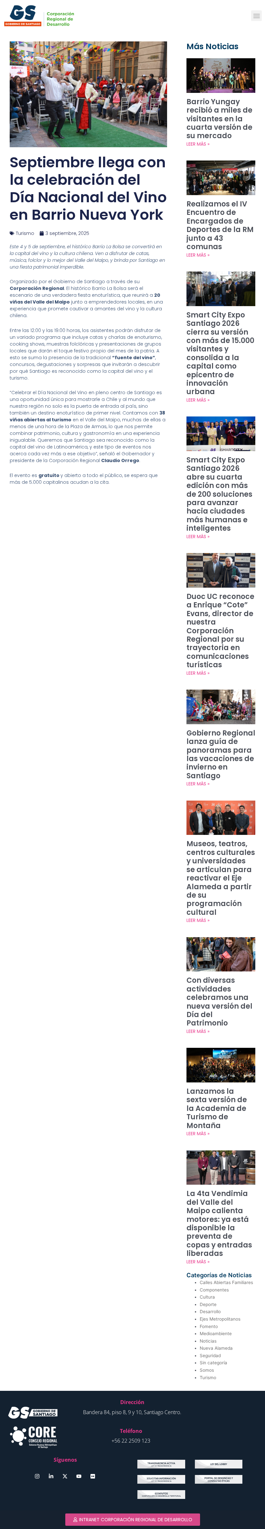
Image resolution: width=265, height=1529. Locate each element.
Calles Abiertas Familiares (226, 1282)
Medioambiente (216, 1333)
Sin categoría (213, 1362)
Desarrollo (210, 1311)
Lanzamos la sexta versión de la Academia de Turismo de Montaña (216, 1108)
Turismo (25, 233)
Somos (207, 1370)
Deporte (208, 1304)
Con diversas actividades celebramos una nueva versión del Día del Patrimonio (219, 1001)
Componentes (214, 1289)
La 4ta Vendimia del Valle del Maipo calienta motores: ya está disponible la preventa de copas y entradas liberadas (219, 1223)
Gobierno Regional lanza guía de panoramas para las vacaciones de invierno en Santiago (220, 754)
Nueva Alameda (216, 1348)
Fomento (209, 1326)
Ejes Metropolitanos (220, 1319)
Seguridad (210, 1355)
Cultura (207, 1297)
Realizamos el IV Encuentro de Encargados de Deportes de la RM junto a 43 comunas (220, 225)
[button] (256, 15)
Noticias (208, 1341)
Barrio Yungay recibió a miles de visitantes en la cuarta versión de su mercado (219, 119)
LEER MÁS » (197, 144)
